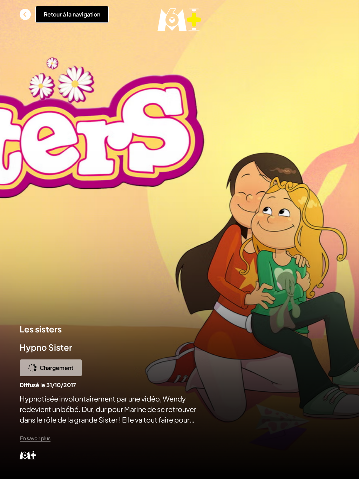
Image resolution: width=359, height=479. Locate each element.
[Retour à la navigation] (25, 14)
